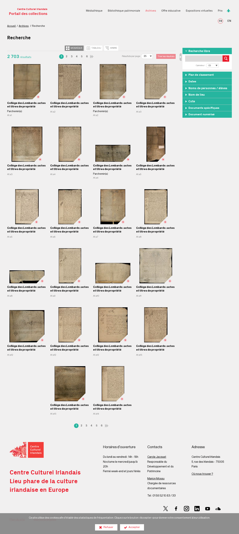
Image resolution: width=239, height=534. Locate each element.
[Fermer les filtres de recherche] (181, 57)
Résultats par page (131, 56)
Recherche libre (199, 51)
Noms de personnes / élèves (207, 88)
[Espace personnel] (228, 10)
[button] (207, 51)
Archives (24, 26)
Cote (191, 101)
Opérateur (200, 65)
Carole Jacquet (156, 457)
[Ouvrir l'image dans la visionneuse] (26, 81)
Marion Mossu (155, 478)
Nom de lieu (196, 95)
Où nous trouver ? (202, 474)
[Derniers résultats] (92, 56)
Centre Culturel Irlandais (28, 12)
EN (229, 20)
